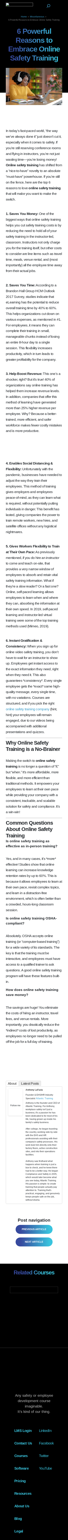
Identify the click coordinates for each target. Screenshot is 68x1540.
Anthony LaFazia (34, 1090)
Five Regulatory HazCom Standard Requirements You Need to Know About (33, 1229)
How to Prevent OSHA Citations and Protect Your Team (32, 1242)
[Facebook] (11, 1110)
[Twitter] (15, 1110)
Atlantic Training (44, 1098)
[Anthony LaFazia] (15, 1102)
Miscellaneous (37, 16)
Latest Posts (30, 1083)
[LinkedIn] (20, 1110)
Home (24, 16)
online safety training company (27, 709)
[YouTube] (15, 1114)
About (12, 1083)
